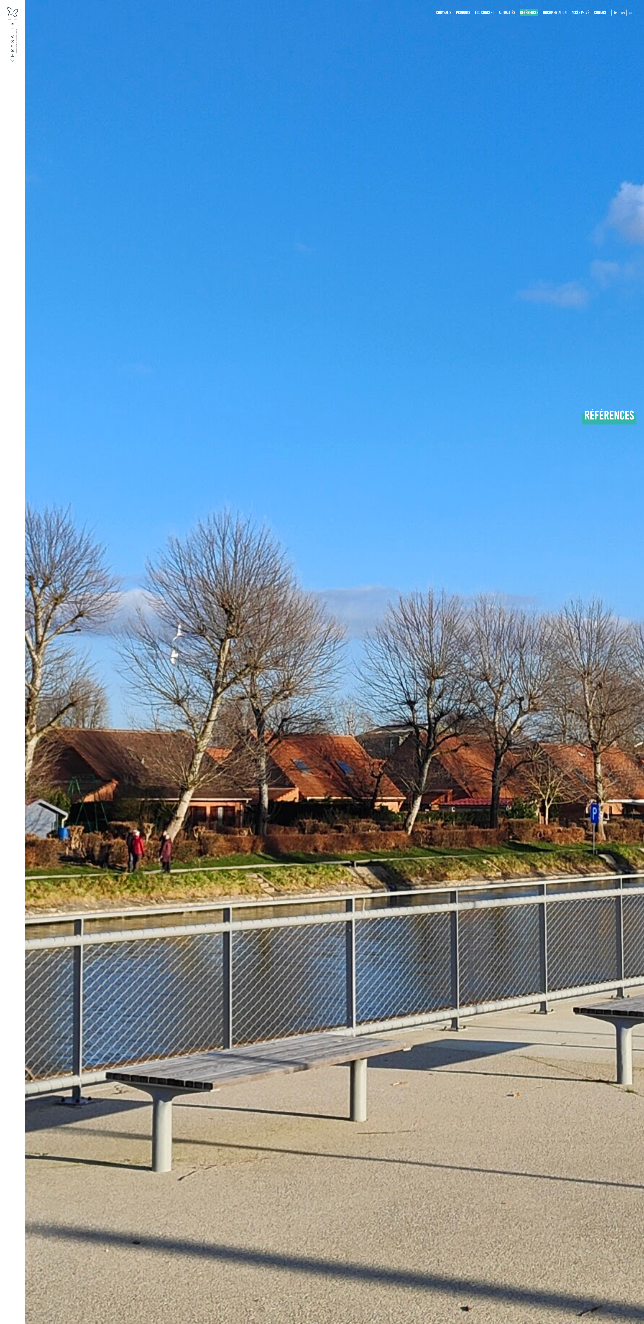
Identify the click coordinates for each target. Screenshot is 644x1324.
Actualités (507, 12)
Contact (600, 12)
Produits (463, 12)
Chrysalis (443, 12)
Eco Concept (484, 12)
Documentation (555, 12)
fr (615, 12)
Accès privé (580, 12)
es (630, 12)
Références (529, 12)
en (623, 12)
